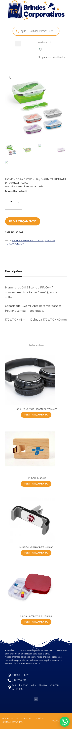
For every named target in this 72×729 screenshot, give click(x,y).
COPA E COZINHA (27, 179)
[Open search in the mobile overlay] (36, 31)
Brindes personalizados (28, 240)
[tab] (14, 271)
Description (13, 271)
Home (9, 179)
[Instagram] (36, 699)
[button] (18, 43)
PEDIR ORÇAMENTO (22, 221)
